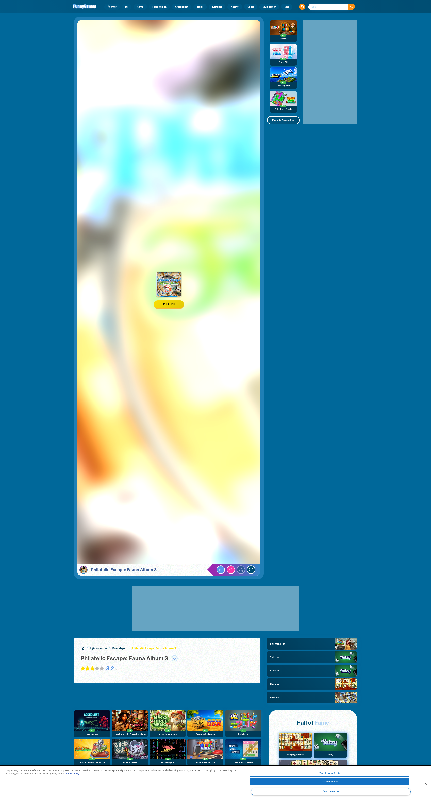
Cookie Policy (72, 773)
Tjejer (200, 6)
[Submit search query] (351, 7)
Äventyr (112, 6)
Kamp (140, 6)
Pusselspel (119, 648)
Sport (250, 6)
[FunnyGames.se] (83, 648)
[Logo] (84, 6)
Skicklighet (181, 6)
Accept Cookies (330, 781)
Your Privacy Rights (329, 772)
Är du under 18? (331, 791)
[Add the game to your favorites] (175, 658)
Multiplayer (269, 6)
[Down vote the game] (231, 569)
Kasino (235, 6)
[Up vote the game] (221, 569)
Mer (287, 6)
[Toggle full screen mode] (251, 569)
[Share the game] (241, 569)
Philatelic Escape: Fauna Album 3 (154, 648)
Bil (126, 6)
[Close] (425, 784)
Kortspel (217, 6)
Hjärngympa (159, 6)
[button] (302, 7)
